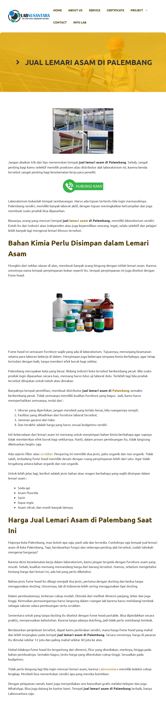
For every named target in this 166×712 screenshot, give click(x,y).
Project (137, 10)
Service (94, 10)
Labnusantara (108, 669)
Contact (60, 22)
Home (57, 10)
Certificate (115, 10)
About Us (75, 10)
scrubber (46, 454)
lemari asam (78, 220)
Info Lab (79, 22)
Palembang (121, 390)
